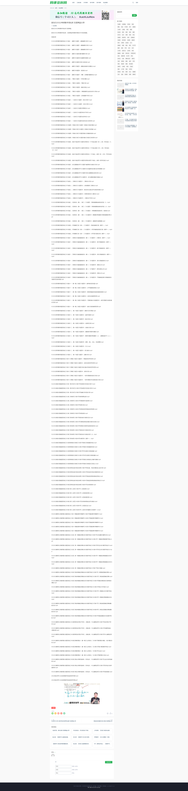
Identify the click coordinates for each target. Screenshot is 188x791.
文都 (118, 61)
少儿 (131, 42)
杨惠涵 (119, 53)
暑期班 (134, 26)
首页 (73, 2)
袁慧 (122, 74)
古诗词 (128, 50)
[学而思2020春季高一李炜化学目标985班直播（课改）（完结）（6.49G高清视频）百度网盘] (120, 91)
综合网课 (105, 2)
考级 (118, 63)
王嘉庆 (131, 66)
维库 (118, 69)
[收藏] (108, 713)
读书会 (130, 69)
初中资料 (92, 2)
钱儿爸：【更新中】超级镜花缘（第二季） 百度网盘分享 (60, 737)
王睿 (123, 58)
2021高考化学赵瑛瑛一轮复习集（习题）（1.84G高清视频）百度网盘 (131, 115)
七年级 (119, 29)
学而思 (128, 24)
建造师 (133, 40)
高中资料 (99, 2)
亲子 (130, 26)
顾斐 (126, 61)
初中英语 (124, 40)
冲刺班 (122, 42)
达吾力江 (124, 50)
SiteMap (98, 787)
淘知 (126, 69)
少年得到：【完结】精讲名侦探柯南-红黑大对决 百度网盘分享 (102, 730)
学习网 (126, 26)
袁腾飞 (119, 66)
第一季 (134, 45)
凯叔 (122, 26)
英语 (128, 37)
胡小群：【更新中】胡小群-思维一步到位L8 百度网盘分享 (81, 737)
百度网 (53, 707)
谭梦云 (133, 58)
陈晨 (130, 74)
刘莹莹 (126, 74)
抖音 (118, 42)
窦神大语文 (128, 58)
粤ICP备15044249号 (92, 787)
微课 (133, 32)
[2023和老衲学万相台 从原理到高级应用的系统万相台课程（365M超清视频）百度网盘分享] (120, 97)
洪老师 (119, 40)
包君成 (122, 61)
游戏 (123, 53)
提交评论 (109, 762)
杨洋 (130, 61)
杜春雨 (128, 40)
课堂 (126, 32)
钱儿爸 (119, 32)
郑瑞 (127, 66)
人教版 (123, 29)
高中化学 (127, 53)
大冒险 (123, 66)
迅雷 (133, 24)
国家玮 (134, 74)
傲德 (126, 63)
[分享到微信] (52, 713)
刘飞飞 (119, 34)
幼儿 (130, 71)
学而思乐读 (133, 53)
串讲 (133, 50)
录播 (126, 34)
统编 (123, 45)
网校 (118, 26)
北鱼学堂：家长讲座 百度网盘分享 (61, 730)
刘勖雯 (119, 37)
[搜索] (133, 2)
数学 (130, 45)
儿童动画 (79, 2)
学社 (133, 34)
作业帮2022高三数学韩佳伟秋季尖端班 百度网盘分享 (63, 721)
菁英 (123, 32)
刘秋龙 (119, 71)
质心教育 (131, 63)
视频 (131, 29)
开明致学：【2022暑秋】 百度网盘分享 (102, 737)
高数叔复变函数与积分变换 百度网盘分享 (103, 721)
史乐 (123, 34)
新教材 (119, 45)
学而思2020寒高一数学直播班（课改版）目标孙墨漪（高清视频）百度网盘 (131, 103)
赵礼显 (127, 42)
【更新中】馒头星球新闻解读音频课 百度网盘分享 (61, 744)
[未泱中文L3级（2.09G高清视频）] (120, 85)
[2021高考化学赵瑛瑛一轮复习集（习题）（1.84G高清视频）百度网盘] (120, 115)
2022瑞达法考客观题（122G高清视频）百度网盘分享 (131, 127)
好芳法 (119, 58)
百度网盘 (124, 24)
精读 (126, 45)
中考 (133, 61)
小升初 (119, 50)
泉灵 (123, 71)
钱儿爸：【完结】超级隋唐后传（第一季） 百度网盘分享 (81, 744)
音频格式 (132, 37)
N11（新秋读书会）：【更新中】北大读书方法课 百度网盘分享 (102, 744)
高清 (126, 71)
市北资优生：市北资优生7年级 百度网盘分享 (81, 730)
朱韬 (127, 29)
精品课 (122, 63)
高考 (130, 32)
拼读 (130, 34)
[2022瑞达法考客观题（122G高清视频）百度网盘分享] (120, 127)
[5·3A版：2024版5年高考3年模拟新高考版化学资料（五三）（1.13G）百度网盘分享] (120, 121)
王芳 (118, 74)
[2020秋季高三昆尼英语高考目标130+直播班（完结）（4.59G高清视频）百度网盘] (120, 109)
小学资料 (85, 2)
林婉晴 (134, 71)
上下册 (122, 69)
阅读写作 (124, 37)
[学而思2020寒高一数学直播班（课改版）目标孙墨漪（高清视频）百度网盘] (120, 103)
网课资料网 (58, 2)
